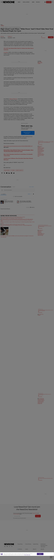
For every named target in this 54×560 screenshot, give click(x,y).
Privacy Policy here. (27, 554)
